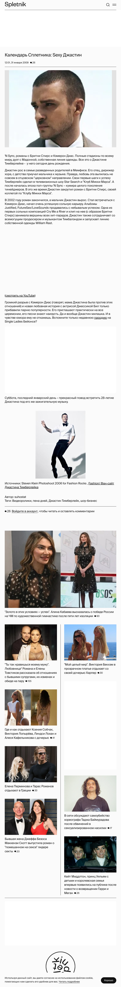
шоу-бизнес (88, 501)
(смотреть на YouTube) (20, 296)
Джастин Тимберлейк (64, 501)
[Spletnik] (15, 4)
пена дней (40, 501)
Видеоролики (21, 501)
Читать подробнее (69, 981)
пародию (100, 318)
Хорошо (108, 980)
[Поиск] (108, 5)
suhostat (20, 497)
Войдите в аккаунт (25, 511)
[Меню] (114, 5)
